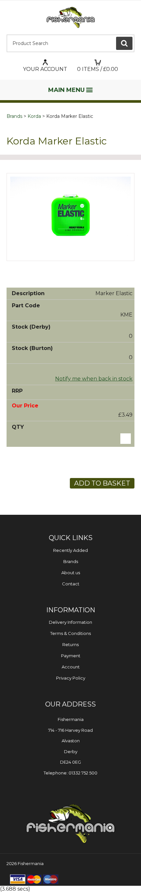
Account (71, 666)
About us (70, 572)
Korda (34, 116)
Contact (70, 583)
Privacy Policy (70, 678)
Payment (70, 655)
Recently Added (70, 550)
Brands (14, 116)
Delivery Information (70, 622)
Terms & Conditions (70, 633)
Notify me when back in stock (93, 379)
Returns (70, 644)
